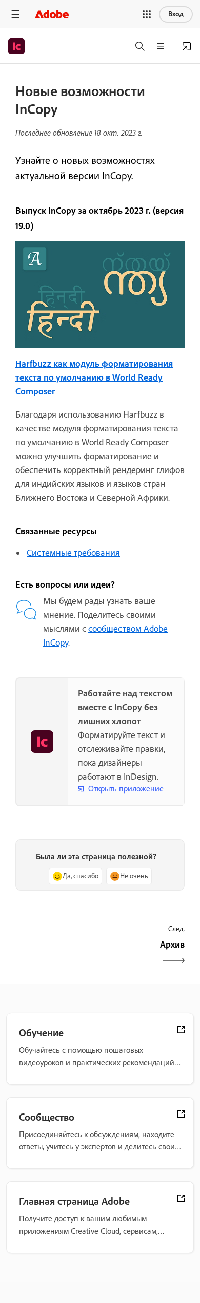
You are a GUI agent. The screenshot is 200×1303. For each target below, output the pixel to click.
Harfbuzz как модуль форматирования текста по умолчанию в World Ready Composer (94, 377)
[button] (146, 14)
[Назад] (56, 953)
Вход (176, 14)
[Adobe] (52, 14)
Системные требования (73, 552)
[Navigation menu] (15, 14)
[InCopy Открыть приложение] (187, 46)
